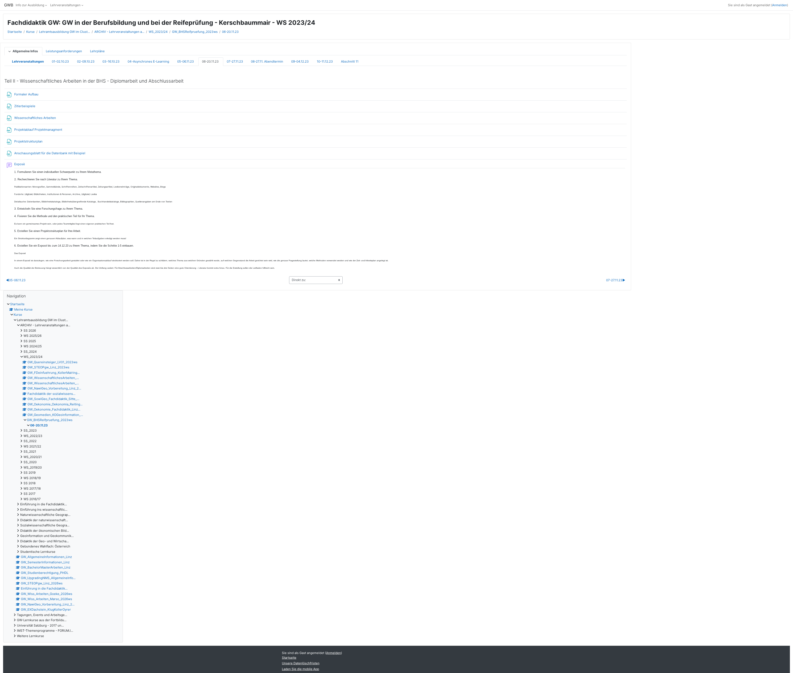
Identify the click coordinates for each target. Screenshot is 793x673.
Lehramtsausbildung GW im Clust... (64, 32)
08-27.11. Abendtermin (267, 61)
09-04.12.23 (300, 61)
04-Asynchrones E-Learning (148, 61)
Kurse (30, 32)
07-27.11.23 (235, 61)
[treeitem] (63, 470)
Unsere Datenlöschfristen (300, 663)
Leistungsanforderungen (64, 51)
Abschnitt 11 (350, 61)
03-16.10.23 (111, 61)
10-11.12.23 (325, 61)
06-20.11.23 (230, 32)
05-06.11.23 (185, 61)
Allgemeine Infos (25, 51)
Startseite (14, 32)
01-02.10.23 (60, 61)
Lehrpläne (97, 51)
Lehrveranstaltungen (65, 5)
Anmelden (779, 5)
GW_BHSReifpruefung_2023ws (195, 32)
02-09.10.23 (86, 61)
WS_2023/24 (158, 32)
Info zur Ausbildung (30, 5)
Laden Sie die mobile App (300, 669)
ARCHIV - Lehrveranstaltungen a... (119, 32)
